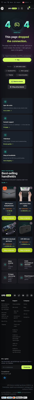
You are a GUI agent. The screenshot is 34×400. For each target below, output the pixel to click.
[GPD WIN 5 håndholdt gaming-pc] (9, 229)
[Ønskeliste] (15, 188)
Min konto (15, 307)
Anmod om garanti (17, 317)
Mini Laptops (24, 70)
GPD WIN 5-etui (25, 239)
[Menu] (2, 8)
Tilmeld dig (26, 367)
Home (25, 304)
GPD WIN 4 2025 (20, 66)
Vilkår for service (15, 344)
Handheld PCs (12, 70)
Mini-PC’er (4, 321)
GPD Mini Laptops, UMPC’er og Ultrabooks (4, 315)
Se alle (3, 182)
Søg (18, 60)
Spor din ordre (16, 312)
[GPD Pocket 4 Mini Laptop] (25, 194)
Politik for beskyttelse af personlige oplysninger (16, 337)
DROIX (19, 392)
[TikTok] (19, 295)
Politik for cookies (15, 330)
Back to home (18, 81)
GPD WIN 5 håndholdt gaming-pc (9, 240)
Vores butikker (16, 304)
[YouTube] (23, 295)
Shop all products (18, 87)
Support (18, 2)
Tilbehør (10, 75)
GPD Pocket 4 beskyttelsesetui (9, 204)
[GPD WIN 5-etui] (25, 229)
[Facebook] (31, 295)
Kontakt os (26, 317)
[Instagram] (27, 295)
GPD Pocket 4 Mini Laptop (25, 204)
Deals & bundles (23, 75)
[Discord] (14, 295)
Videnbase (26, 310)
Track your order (17, 325)
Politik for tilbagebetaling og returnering (17, 350)
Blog (25, 307)
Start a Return (17, 321)
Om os (25, 314)
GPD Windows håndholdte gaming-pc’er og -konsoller (5, 306)
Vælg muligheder (9, 218)
